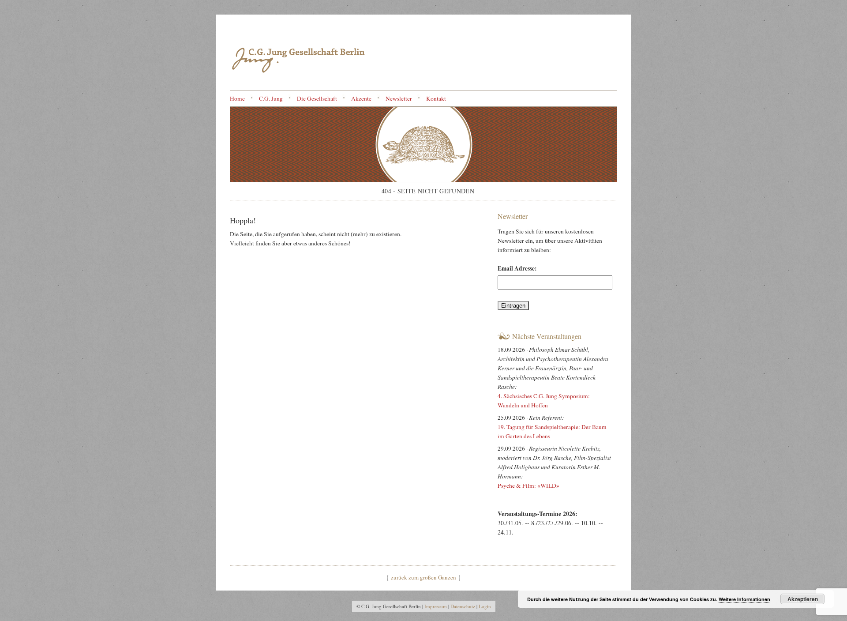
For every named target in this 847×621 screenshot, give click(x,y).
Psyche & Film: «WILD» (530, 485)
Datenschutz (462, 606)
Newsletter (399, 98)
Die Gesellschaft (317, 98)
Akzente (361, 98)
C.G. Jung (271, 98)
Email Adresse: (517, 268)
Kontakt (436, 98)
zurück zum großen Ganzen (423, 577)
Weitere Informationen (744, 599)
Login (485, 606)
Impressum (435, 606)
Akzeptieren (802, 599)
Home (237, 98)
